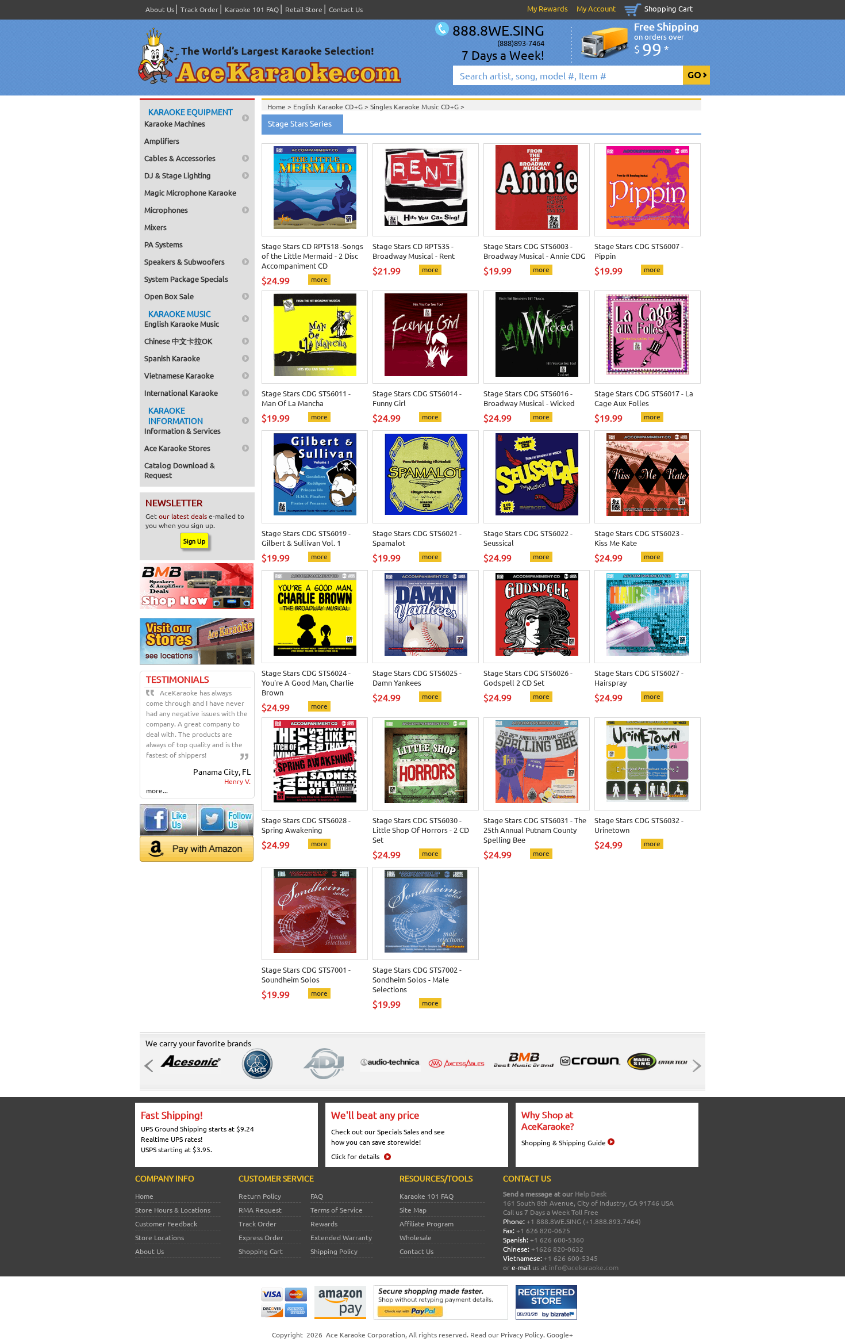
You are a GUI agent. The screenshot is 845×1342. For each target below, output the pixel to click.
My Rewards (547, 8)
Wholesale (416, 1237)
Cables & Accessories (180, 158)
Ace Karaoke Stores (177, 448)
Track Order (199, 9)
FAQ (316, 1195)
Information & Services (182, 420)
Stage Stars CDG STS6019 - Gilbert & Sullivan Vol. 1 (306, 538)
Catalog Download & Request (179, 470)
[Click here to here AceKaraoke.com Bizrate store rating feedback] (546, 1316)
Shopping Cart (668, 8)
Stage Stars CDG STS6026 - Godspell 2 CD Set (528, 677)
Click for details (355, 1156)
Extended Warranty (341, 1237)
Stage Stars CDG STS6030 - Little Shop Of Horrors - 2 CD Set (420, 829)
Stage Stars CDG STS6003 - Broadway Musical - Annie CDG (534, 251)
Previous (152, 1066)
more (319, 279)
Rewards (323, 1223)
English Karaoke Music (181, 318)
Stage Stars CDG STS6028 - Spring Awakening (306, 825)
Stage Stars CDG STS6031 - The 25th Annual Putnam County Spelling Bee (534, 829)
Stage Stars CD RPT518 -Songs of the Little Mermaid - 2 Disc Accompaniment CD (312, 255)
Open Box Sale (169, 296)
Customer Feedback (166, 1223)
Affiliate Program (427, 1223)
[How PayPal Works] (441, 1316)
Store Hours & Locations (172, 1209)
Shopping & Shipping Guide (563, 1142)
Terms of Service (336, 1209)
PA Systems (163, 244)
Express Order (261, 1237)
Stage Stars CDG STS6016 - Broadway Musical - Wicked (529, 398)
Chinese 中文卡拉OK (178, 341)
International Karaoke (181, 392)
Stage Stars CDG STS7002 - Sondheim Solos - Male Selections (417, 979)
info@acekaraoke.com (584, 1267)
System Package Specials (186, 279)
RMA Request (260, 1209)
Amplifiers (161, 141)
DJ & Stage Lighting (177, 175)
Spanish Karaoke (172, 358)
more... (157, 790)
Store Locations (159, 1237)
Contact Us (346, 9)
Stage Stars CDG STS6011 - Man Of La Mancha (306, 398)
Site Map (413, 1209)
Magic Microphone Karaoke (190, 192)
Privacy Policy (522, 1334)
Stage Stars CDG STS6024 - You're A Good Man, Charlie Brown (308, 682)
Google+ (560, 1334)
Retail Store (303, 9)
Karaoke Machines (188, 117)
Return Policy (260, 1195)
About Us (159, 9)
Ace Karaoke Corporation (365, 1334)
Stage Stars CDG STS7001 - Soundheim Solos (306, 974)
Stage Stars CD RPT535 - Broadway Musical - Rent (413, 251)
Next (693, 1066)
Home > (280, 106)
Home (144, 1195)
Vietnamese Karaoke (179, 375)
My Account (596, 8)
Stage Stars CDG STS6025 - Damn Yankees (417, 677)
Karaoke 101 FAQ (252, 9)
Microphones (166, 210)
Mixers (155, 227)
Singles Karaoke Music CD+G (415, 106)
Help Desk (590, 1193)
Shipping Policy (334, 1251)
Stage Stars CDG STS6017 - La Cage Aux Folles (643, 398)
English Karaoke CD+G (328, 106)
